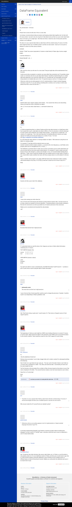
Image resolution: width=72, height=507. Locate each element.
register (60, 87)
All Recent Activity (6, 18)
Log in (57, 87)
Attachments (24, 379)
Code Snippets (5, 30)
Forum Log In (64, 1)
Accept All (61, 504)
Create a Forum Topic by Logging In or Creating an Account (29, 4)
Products (3, 4)
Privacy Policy (44, 501)
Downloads (3, 8)
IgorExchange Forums (5, 16)
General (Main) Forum (6, 20)
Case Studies (4, 13)
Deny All (55, 504)
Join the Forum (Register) (7, 35)
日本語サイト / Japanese (6, 40)
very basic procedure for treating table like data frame (41, 379)
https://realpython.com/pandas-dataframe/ (33, 137)
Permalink (33, 91)
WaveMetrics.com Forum (7, 28)
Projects (3, 33)
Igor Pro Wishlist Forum (7, 23)
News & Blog (4, 6)
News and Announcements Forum (7, 26)
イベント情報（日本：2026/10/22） (5, 43)
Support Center (4, 37)
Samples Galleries (5, 11)
